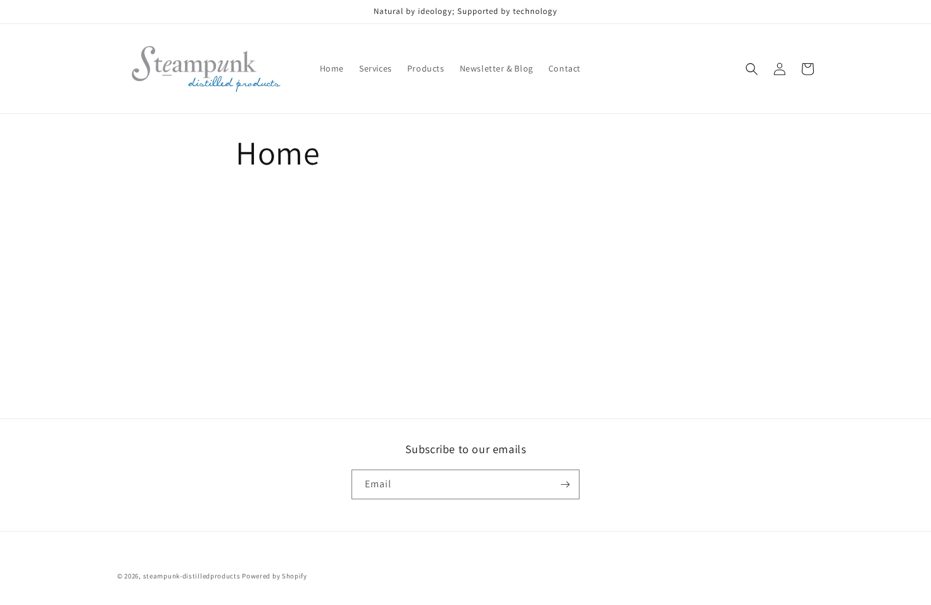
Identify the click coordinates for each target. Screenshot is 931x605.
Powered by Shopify (274, 575)
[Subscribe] (565, 484)
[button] (752, 69)
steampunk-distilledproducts (192, 575)
